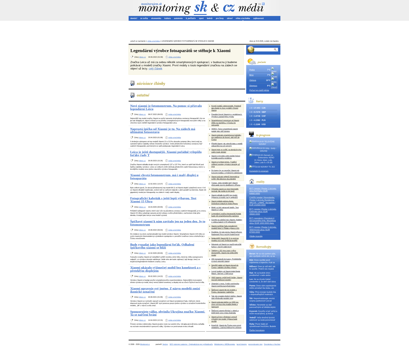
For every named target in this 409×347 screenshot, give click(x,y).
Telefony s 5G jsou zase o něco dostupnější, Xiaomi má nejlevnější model (224, 253)
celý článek (155, 68)
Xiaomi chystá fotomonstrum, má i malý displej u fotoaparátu (164, 176)
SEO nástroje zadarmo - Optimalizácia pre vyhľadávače (191, 344)
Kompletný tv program (258, 171)
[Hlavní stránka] (164, 8)
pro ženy (220, 18)
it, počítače (191, 18)
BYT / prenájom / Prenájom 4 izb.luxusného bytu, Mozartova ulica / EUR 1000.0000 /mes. (262, 220)
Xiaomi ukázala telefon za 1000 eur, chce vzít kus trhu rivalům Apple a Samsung (225, 304)
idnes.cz (142, 57)
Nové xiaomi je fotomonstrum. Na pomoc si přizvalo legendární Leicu (166, 107)
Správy (165, 344)
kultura (167, 18)
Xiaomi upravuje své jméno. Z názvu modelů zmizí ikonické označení (165, 290)
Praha (252, 70)
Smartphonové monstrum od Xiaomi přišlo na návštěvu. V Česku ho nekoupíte (225, 122)
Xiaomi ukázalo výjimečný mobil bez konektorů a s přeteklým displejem (165, 269)
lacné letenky (242, 344)
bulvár (210, 18)
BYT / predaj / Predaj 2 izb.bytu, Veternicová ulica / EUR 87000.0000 (263, 229)
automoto (178, 18)
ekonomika (156, 18)
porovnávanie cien (255, 344)
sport (201, 18)
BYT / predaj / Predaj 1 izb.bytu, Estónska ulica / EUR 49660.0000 (263, 211)
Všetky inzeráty (255, 236)
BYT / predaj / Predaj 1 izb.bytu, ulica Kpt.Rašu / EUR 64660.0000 (263, 191)
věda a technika (243, 18)
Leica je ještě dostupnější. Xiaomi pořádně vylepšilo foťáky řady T (166, 153)
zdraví (229, 18)
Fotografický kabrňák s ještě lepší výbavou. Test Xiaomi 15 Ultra (163, 199)
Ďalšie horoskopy (257, 330)
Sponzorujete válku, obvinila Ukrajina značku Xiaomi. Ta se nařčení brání (167, 313)
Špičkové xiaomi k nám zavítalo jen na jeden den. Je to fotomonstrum (167, 223)
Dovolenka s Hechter (272, 344)
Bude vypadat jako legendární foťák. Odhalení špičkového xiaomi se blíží (162, 246)
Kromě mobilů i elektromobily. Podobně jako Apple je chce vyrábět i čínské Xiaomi (226, 108)
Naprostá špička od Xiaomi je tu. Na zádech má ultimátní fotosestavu (162, 130)
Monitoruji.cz (145, 344)
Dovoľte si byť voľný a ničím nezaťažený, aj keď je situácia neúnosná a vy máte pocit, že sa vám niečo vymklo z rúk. (263, 312)
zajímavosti (258, 18)
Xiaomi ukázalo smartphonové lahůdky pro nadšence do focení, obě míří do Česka (226, 137)
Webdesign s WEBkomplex (224, 344)
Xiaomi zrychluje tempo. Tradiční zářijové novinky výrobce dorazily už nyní (225, 164)
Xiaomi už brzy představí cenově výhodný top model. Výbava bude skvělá (224, 319)
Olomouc (253, 86)
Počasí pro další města (259, 90)
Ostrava (252, 80)
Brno (251, 75)
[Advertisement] (204, 29)
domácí (133, 18)
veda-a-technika (174, 114)
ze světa (144, 18)
